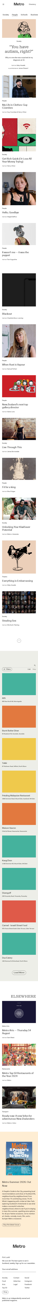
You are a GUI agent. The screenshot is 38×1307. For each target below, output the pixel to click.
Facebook (28, 1284)
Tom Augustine (9, 259)
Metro (6, 1080)
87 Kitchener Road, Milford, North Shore (14, 766)
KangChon (7, 860)
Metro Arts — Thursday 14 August (16, 1032)
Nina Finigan (8, 491)
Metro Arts (5, 1026)
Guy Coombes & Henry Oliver (14, 112)
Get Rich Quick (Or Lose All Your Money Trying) (17, 160)
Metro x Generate (10, 534)
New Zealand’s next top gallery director (15, 406)
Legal (15, 1284)
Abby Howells (18, 65)
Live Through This (12, 447)
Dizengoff (6, 893)
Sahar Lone (8, 412)
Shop (5, 1292)
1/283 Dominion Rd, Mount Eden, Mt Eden (14, 864)
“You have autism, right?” (19, 49)
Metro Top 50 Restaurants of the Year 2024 (17, 1074)
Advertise (16, 1281)
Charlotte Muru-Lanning (12, 318)
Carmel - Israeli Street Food (14, 925)
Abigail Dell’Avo (9, 217)
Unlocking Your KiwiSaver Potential (16, 528)
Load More (19, 972)
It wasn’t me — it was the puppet (15, 254)
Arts (3, 1284)
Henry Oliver (8, 166)
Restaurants (6, 1069)
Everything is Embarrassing (17, 580)
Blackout (7, 313)
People (15, 15)
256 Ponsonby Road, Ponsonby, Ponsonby (14, 896)
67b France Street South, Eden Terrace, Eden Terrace (18, 928)
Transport (5, 1112)
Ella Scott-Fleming (10, 625)
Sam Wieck (8, 1037)
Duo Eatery (7, 957)
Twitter (27, 1288)
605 (4, 698)
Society (6, 15)
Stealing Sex (9, 620)
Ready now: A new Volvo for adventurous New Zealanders (18, 1117)
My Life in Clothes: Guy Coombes (14, 106)
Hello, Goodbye (10, 212)
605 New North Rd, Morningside (12, 701)
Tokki (4, 763)
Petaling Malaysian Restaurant (16, 795)
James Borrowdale (10, 451)
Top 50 (4, 1288)
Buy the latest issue (11, 1224)
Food (4, 1281)
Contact (16, 1278)
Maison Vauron (9, 828)
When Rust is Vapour (13, 364)
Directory (32, 4)
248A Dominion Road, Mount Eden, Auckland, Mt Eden (18, 799)
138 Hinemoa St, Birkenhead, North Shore (14, 961)
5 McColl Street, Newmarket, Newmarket (14, 831)
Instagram (28, 1281)
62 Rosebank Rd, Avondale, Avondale (13, 734)
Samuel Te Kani (9, 369)
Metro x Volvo (9, 1123)
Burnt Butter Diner (10, 730)
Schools (24, 15)
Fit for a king (9, 487)
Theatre (4, 577)
